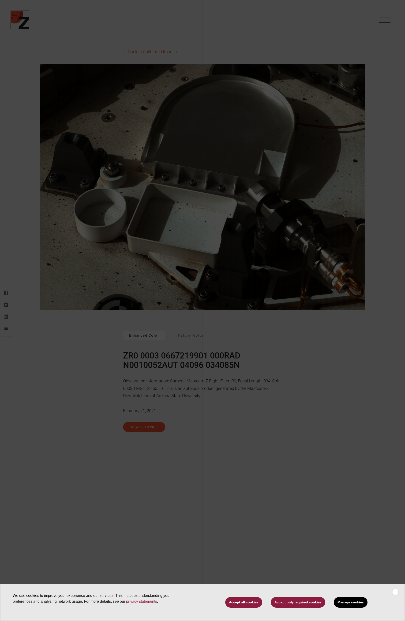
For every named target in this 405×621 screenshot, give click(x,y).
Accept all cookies (244, 602)
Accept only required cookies (298, 602)
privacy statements (141, 601)
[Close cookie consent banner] (395, 592)
